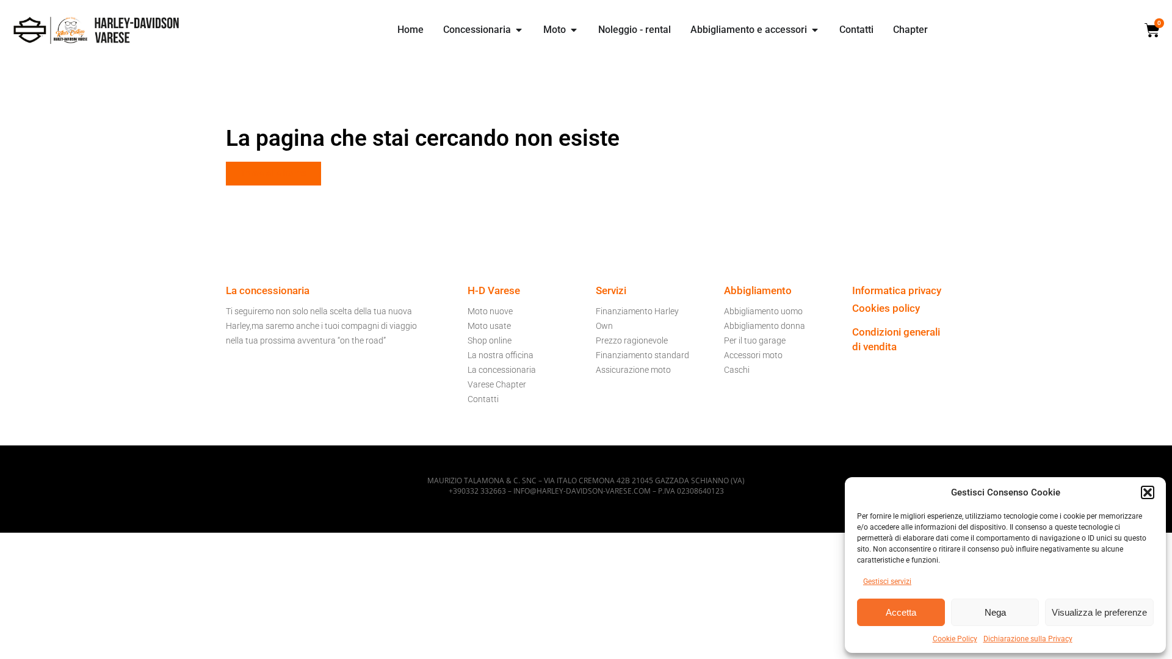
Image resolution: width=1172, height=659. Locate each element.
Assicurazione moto (633, 370)
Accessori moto (753, 355)
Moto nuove (490, 311)
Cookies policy (886, 308)
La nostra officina (501, 355)
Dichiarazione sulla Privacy (1028, 639)
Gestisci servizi (887, 581)
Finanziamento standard (642, 355)
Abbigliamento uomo (763, 311)
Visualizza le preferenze (1099, 612)
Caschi (737, 370)
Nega (995, 612)
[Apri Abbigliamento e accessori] (815, 30)
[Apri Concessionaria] (519, 30)
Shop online (490, 340)
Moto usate (489, 326)
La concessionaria (502, 370)
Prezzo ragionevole (632, 340)
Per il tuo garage (755, 340)
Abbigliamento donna (764, 326)
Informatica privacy (896, 290)
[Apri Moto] (574, 30)
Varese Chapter (497, 384)
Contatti (483, 399)
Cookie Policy (955, 639)
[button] (1147, 492)
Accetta (901, 612)
